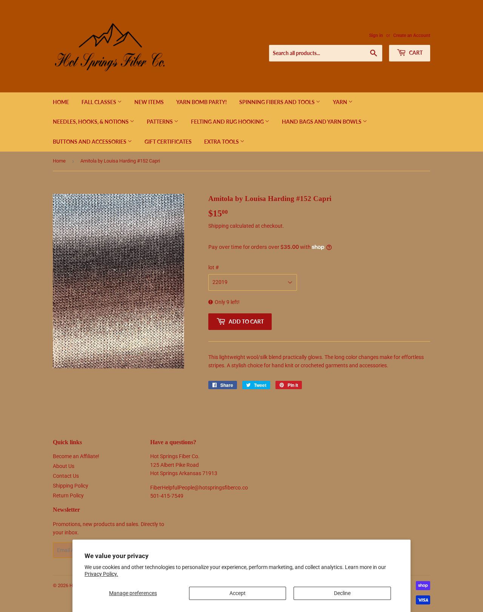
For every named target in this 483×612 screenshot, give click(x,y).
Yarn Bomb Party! (201, 102)
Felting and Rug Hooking (228, 121)
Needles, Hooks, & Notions (91, 121)
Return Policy (68, 495)
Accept (237, 593)
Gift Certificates (168, 141)
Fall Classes (99, 102)
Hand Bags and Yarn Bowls (322, 121)
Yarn (340, 102)
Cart (415, 52)
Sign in (376, 35)
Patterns (160, 121)
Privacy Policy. (101, 574)
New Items (149, 102)
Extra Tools (222, 141)
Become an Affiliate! (76, 456)
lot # (213, 267)
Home (61, 102)
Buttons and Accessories (90, 141)
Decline (342, 593)
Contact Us (66, 476)
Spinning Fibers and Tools (277, 102)
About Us (63, 466)
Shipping (218, 226)
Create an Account (411, 35)
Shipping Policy (70, 486)
